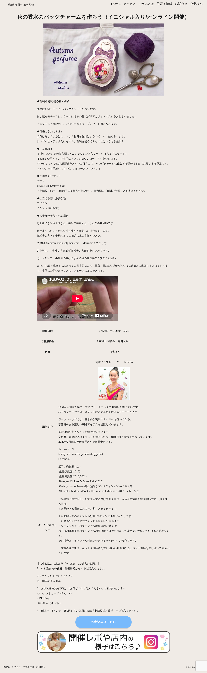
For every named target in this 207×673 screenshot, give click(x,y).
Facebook (64, 459)
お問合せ (181, 4)
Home (116, 4)
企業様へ (196, 4)
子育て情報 (164, 4)
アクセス (129, 4)
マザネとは (146, 4)
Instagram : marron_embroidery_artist (80, 454)
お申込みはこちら (103, 622)
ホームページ (66, 449)
